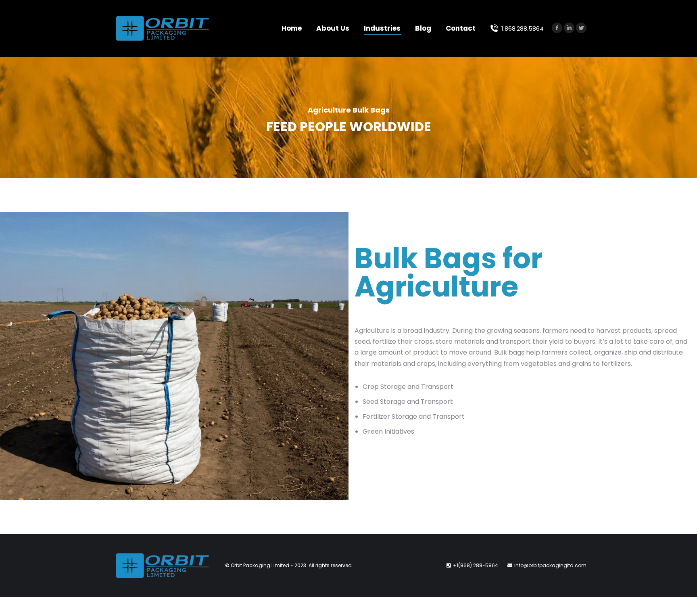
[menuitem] (291, 28)
